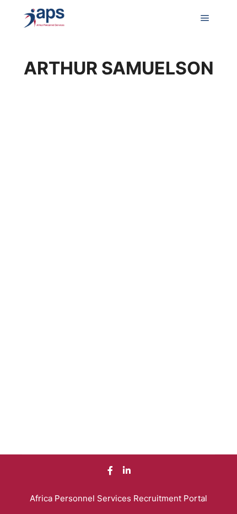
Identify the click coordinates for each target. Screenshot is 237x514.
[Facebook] (110, 470)
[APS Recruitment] (44, 18)
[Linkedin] (127, 470)
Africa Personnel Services (81, 498)
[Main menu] (205, 18)
